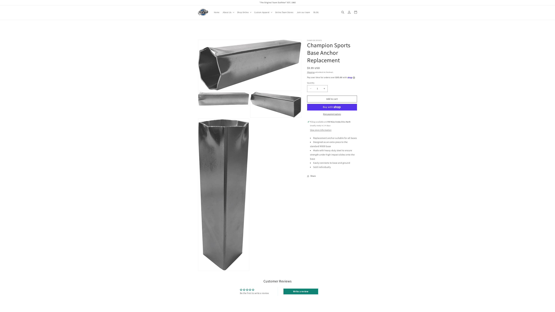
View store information (320, 130)
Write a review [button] (300, 291)
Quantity (310, 83)
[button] (228, 12)
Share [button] (313, 176)
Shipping (310, 72)
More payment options (332, 114)
